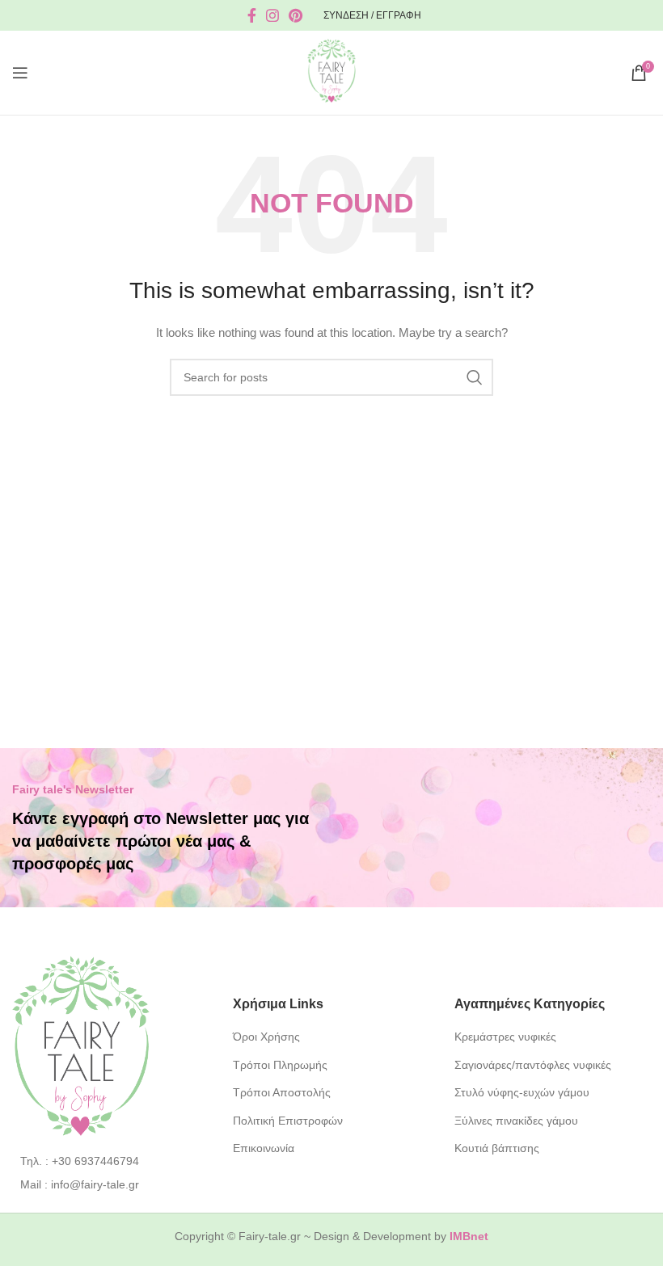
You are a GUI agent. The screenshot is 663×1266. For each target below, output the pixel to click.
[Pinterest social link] (295, 15)
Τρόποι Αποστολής (282, 1092)
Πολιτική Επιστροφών (288, 1120)
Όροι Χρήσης (266, 1036)
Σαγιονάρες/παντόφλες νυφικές (532, 1064)
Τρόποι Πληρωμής (280, 1064)
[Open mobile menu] (20, 73)
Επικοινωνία (263, 1148)
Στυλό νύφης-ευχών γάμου (521, 1092)
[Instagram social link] (272, 15)
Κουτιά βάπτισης (496, 1148)
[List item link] (110, 1161)
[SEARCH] (474, 377)
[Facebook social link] (252, 15)
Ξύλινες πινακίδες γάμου (516, 1120)
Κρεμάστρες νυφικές (505, 1036)
